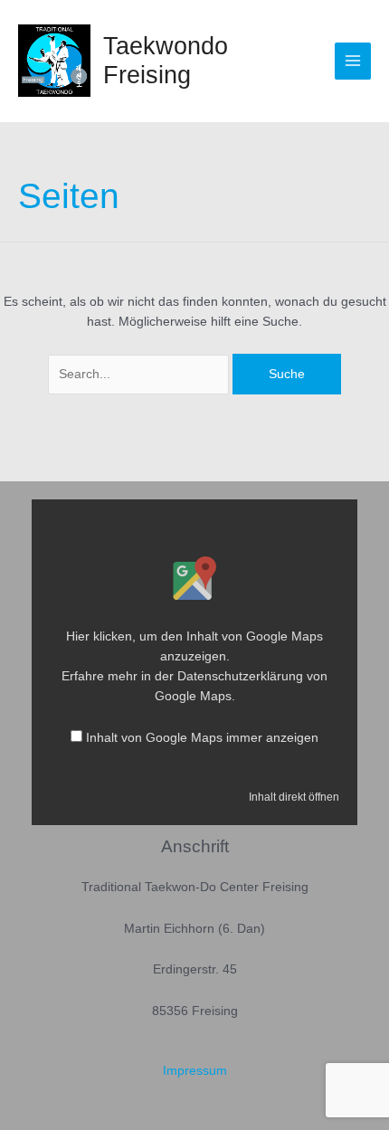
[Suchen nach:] (140, 374)
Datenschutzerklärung (240, 676)
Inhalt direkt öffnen (294, 796)
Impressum (195, 1071)
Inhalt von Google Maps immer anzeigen (202, 738)
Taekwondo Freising (165, 61)
